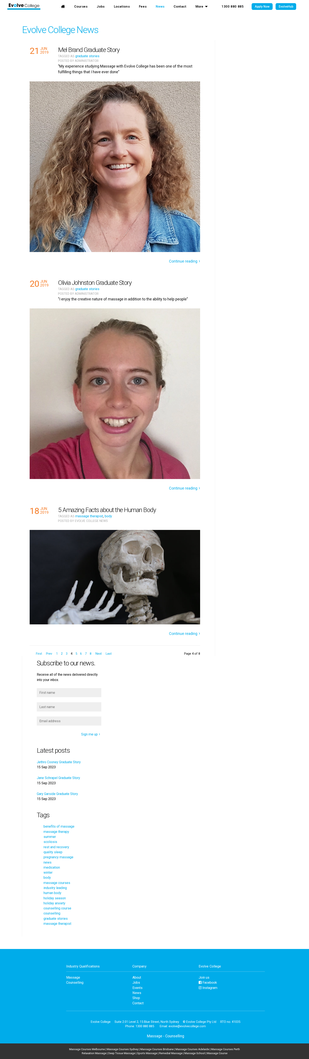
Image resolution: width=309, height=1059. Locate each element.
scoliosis (50, 842)
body (108, 516)
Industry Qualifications (83, 966)
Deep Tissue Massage (121, 1053)
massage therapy (56, 832)
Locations (122, 6)
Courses (80, 6)
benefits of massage (59, 826)
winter (48, 873)
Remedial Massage (170, 1053)
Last (109, 654)
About (136, 977)
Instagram (209, 988)
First (39, 654)
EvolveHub (286, 6)
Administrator (87, 61)
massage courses (57, 883)
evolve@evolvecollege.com (187, 1026)
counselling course (57, 908)
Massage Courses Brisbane (157, 1049)
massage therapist (89, 516)
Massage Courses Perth (225, 1049)
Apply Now (262, 6)
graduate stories (87, 56)
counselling (52, 913)
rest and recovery (56, 847)
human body (52, 893)
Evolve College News (60, 29)
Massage (73, 977)
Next (98, 654)
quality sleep (53, 852)
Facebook (209, 983)
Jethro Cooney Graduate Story (59, 762)
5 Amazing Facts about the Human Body (107, 510)
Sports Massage (147, 1053)
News (160, 6)
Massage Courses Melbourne (87, 1049)
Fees (143, 6)
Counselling (74, 983)
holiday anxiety (54, 903)
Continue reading (183, 261)
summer (50, 837)
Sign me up (89, 734)
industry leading (55, 888)
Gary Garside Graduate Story (57, 794)
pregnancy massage (58, 857)
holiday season (55, 898)
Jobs (100, 6)
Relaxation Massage (94, 1053)
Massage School (194, 1053)
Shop (136, 998)
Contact (180, 6)
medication (52, 867)
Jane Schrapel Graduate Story (58, 778)
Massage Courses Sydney (122, 1049)
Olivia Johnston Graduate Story (94, 282)
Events (137, 988)
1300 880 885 (233, 6)
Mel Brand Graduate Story (88, 49)
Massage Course (217, 1053)
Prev (49, 654)
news (48, 862)
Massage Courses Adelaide (192, 1049)
